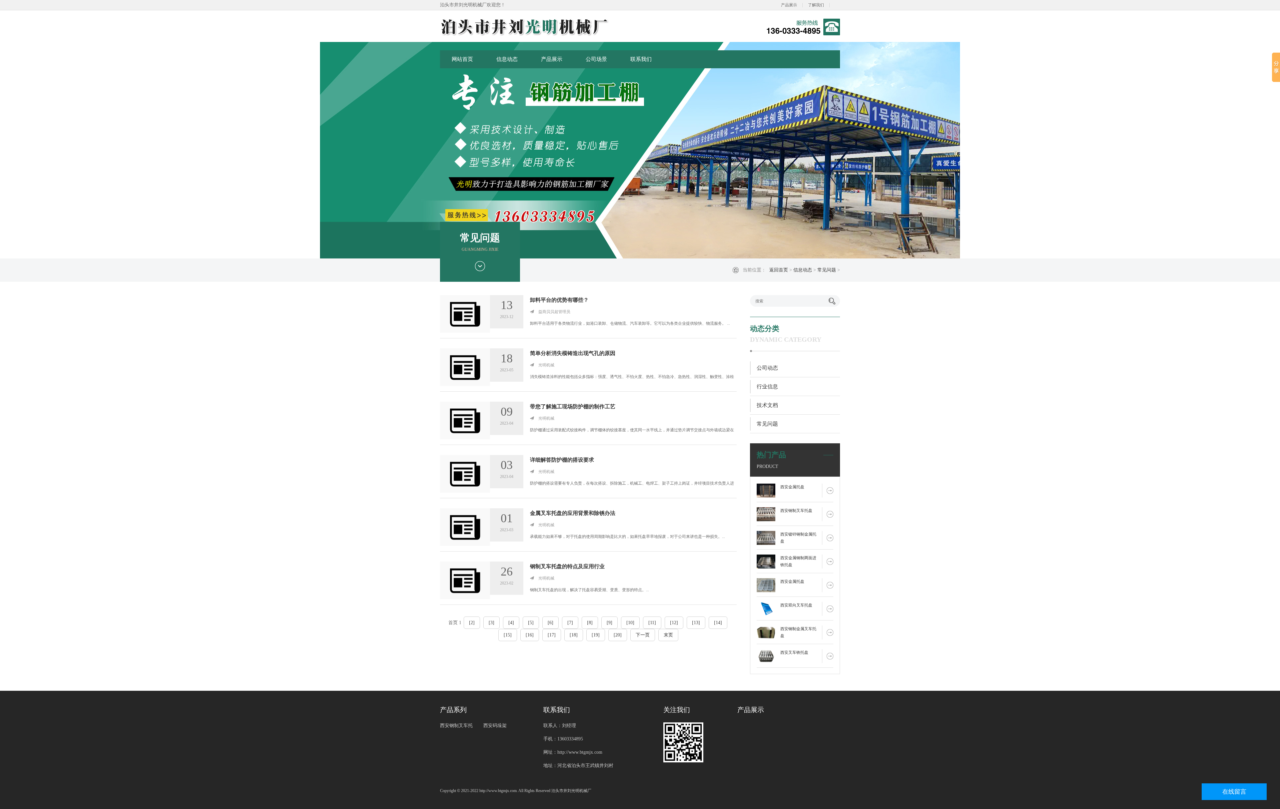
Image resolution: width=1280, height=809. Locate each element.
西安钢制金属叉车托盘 (798, 632)
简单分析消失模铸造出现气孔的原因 (572, 353)
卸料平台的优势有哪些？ (559, 300)
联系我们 (641, 59)
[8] (590, 622)
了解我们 (816, 5)
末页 (668, 634)
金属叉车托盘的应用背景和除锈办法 (572, 513)
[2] (472, 622)
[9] (609, 622)
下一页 (643, 634)
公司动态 (767, 368)
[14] (718, 622)
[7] (570, 622)
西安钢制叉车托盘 (796, 510)
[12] (674, 622)
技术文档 (767, 405)
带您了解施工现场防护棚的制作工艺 (572, 406)
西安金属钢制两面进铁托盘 (798, 561)
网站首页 (462, 59)
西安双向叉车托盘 (796, 605)
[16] (530, 634)
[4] (511, 622)
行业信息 (767, 386)
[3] (491, 622)
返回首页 (778, 269)
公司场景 (596, 59)
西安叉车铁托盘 (794, 652)
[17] (552, 634)
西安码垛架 (495, 725)
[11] (652, 622)
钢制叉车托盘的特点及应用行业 (567, 566)
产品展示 (789, 5)
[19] (596, 634)
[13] (696, 622)
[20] (618, 634)
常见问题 (826, 269)
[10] (630, 622)
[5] (531, 622)
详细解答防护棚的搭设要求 (562, 460)
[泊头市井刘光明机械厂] (548, 27)
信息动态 (507, 59)
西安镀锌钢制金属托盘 (798, 538)
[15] (508, 634)
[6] (550, 622)
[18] (574, 634)
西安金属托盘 (792, 487)
